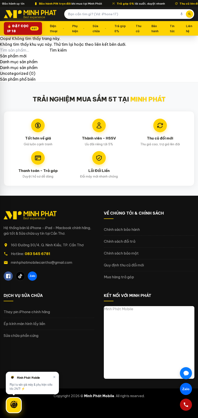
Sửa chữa (96, 28)
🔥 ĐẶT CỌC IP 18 (22, 28)
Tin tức (172, 28)
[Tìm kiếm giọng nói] (181, 14)
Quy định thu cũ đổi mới (124, 265)
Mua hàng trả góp (119, 277)
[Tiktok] (20, 276)
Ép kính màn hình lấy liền (24, 323)
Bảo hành (154, 28)
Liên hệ (189, 28)
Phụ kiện (75, 28)
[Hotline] (186, 405)
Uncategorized (14, 73)
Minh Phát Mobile (118, 309)
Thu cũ (138, 28)
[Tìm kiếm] (189, 14)
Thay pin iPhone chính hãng (27, 312)
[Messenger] (186, 373)
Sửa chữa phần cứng (21, 335)
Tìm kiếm (58, 50)
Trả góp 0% (120, 28)
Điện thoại (53, 28)
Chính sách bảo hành (122, 229)
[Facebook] (8, 276)
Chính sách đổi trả (119, 241)
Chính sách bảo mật (121, 253)
